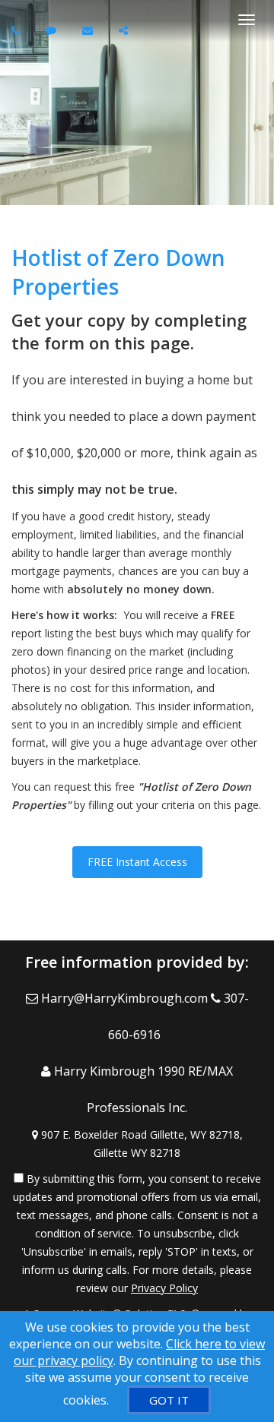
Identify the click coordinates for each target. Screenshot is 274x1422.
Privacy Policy (164, 1288)
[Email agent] (89, 30)
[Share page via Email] (125, 30)
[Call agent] (17, 30)
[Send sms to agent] (53, 30)
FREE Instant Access (137, 862)
